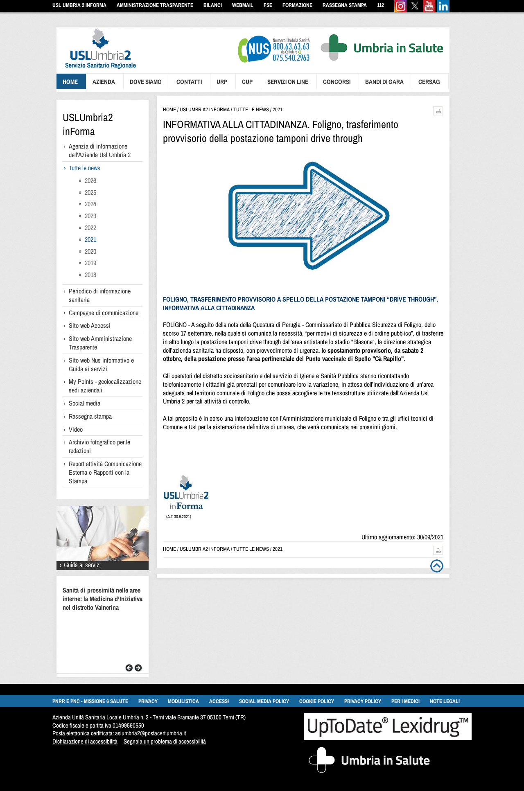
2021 (90, 239)
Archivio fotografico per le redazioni (99, 446)
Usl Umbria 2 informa (79, 5)
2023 (90, 215)
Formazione (297, 5)
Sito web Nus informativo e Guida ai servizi (101, 364)
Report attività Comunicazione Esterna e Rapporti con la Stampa (105, 472)
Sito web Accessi (90, 325)
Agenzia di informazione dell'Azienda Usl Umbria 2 (100, 150)
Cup (247, 81)
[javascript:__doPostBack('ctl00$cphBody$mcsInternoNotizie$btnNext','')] (138, 669)
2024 (90, 203)
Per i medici (405, 701)
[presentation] (96, 69)
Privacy (148, 701)
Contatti (189, 81)
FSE (268, 5)
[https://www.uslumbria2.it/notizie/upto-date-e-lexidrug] (388, 738)
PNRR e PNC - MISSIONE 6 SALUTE (90, 701)
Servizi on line (287, 81)
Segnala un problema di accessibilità (165, 741)
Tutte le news (84, 167)
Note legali (445, 701)
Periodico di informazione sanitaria (100, 295)
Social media (84, 403)
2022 (90, 227)
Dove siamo (146, 81)
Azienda (104, 81)
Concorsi (336, 81)
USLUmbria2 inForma (88, 124)
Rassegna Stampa (345, 5)
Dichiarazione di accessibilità (84, 741)
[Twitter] (415, 10)
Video (76, 429)
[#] (438, 113)
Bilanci (212, 5)
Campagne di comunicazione (103, 312)
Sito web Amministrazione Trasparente (100, 343)
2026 (90, 180)
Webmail (242, 5)
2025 (90, 192)
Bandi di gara (384, 81)
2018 (90, 274)
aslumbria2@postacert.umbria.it (150, 733)
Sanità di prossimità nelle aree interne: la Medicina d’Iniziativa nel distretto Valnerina (102, 599)
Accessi (219, 701)
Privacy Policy (362, 701)
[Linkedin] (443, 10)
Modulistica (183, 701)
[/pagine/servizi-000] (102, 567)
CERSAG (429, 81)
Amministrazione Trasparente (155, 5)
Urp (222, 81)
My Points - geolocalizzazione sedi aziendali (105, 385)
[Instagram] (400, 10)
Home (70, 81)
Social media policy (264, 701)
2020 (90, 251)
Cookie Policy (316, 701)
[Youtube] (429, 10)
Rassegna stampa (90, 416)
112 (380, 5)
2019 (90, 262)
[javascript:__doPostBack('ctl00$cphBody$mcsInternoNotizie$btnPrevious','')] (129, 669)
